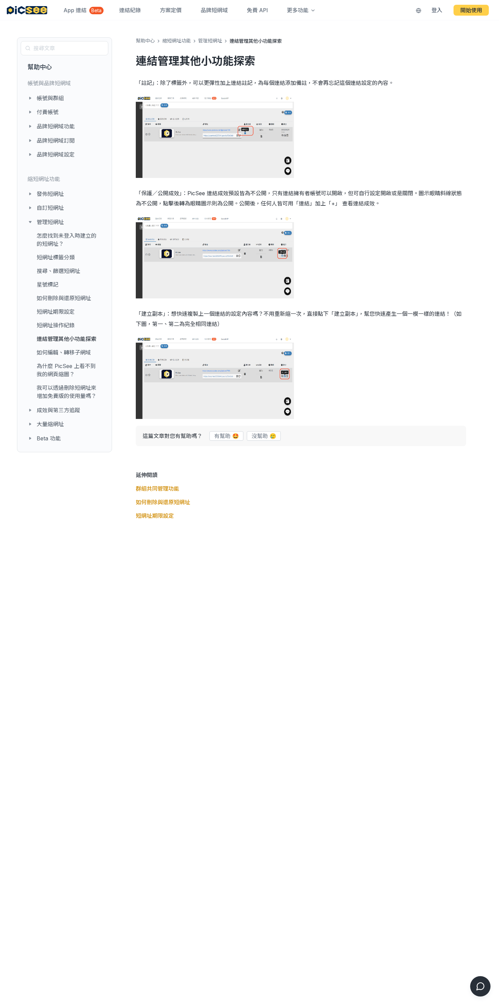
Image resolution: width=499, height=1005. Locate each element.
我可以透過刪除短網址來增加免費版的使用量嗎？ (66, 391)
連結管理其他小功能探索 (66, 338)
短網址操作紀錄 (56, 325)
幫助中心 (39, 67)
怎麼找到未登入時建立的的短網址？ (66, 239)
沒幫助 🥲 (264, 436)
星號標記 (47, 284)
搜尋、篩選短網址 (58, 271)
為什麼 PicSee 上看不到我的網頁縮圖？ (66, 370)
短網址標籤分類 (56, 257)
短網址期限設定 (56, 311)
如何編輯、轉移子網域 (64, 352)
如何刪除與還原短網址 (64, 298)
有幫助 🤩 (226, 436)
